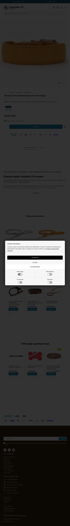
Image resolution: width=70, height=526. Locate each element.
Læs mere (10, 250)
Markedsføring (50, 271)
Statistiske (50, 279)
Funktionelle (20, 279)
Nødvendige (20, 271)
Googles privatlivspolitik (52, 249)
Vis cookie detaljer (35, 266)
